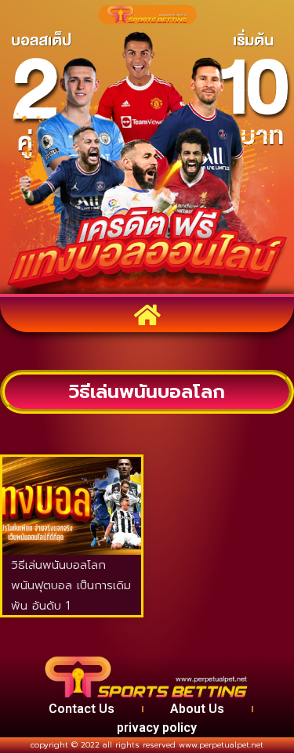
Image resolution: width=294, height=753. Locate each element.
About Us (197, 708)
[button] (147, 314)
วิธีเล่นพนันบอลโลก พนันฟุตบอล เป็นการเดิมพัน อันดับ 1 (71, 585)
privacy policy (157, 727)
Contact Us (81, 708)
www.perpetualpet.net (221, 745)
